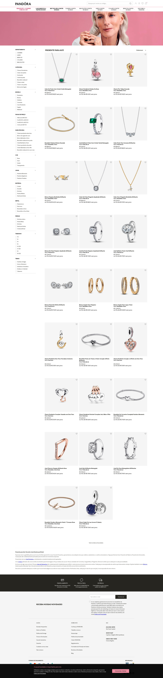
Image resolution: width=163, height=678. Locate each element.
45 (46, 100)
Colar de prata (21, 77)
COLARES (20, 59)
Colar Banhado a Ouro (23, 142)
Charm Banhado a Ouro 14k (24, 147)
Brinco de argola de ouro (23, 135)
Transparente (20, 165)
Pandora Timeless (21, 178)
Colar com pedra (21, 72)
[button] (135, 3)
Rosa (18, 158)
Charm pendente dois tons (24, 133)
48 (101, 262)
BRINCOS (19, 57)
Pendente (20, 95)
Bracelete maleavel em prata (24, 140)
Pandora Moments (22, 173)
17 (80, 371)
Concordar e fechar (120, 671)
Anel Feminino (30, 559)
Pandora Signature (22, 176)
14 (17, 241)
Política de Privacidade (40, 673)
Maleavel (19, 109)
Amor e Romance (21, 264)
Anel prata (20, 75)
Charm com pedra (22, 84)
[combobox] (110, 3)
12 (17, 239)
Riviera (19, 97)
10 (18, 236)
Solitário (19, 100)
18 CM (19, 253)
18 (17, 251)
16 (17, 244)
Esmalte (19, 188)
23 (63, 533)
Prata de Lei (20, 204)
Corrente (19, 102)
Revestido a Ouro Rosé (23, 211)
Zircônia (19, 191)
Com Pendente (21, 104)
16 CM (19, 246)
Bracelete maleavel (22, 79)
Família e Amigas (21, 261)
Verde (18, 163)
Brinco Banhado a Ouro (23, 138)
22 (97, 262)
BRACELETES (20, 62)
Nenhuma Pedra (21, 196)
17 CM (18, 248)
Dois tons (19, 206)
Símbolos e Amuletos (22, 266)
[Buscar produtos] (130, 3)
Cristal (19, 186)
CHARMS (19, 52)
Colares (20, 561)
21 (59, 533)
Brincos (145, 564)
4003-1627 (109, 633)
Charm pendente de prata (24, 145)
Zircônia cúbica (21, 219)
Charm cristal (20, 82)
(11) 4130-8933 (110, 627)
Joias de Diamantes (42, 564)
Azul (18, 160)
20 (53, 154)
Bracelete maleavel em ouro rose (25, 150)
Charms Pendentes (22, 70)
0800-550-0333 (111, 639)
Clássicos (19, 271)
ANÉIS (19, 55)
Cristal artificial (21, 228)
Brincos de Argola (21, 87)
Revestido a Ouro (21, 208)
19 (87, 371)
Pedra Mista (20, 221)
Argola (19, 107)
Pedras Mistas (21, 193)
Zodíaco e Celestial (22, 268)
